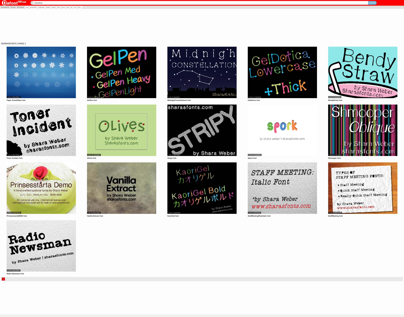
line (71, 7)
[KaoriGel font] (202, 188)
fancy (58, 7)
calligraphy (41, 7)
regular (54, 7)
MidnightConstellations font (179, 100)
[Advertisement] (63, 25)
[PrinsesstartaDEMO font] (41, 188)
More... (80, 7)
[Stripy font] (202, 130)
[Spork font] (282, 130)
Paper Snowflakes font (16, 100)
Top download (5, 7)
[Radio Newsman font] (41, 246)
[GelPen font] (121, 72)
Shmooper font (334, 158)
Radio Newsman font (15, 274)
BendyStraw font (335, 100)
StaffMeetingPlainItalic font (259, 216)
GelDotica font (254, 100)
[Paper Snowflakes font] (41, 72)
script (27, 7)
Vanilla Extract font (95, 216)
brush (63, 7)
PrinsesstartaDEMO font (17, 216)
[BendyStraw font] (362, 72)
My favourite (20, 7)
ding (67, 7)
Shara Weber (16, 97)
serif (75, 7)
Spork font (252, 158)
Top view (13, 7)
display (48, 7)
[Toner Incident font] (41, 130)
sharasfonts (97, 97)
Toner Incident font (15, 158)
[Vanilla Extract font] (121, 188)
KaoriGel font (173, 216)
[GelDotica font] (282, 72)
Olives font (91, 158)
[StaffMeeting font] (362, 188)
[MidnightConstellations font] (202, 72)
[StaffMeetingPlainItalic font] (282, 188)
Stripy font (171, 158)
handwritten (33, 7)
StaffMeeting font (335, 216)
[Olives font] (121, 130)
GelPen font (92, 100)
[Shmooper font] (362, 130)
